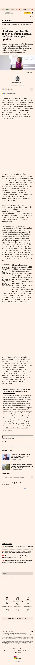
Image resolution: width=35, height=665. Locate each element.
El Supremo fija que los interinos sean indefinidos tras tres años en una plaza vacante (22, 466)
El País (31, 16)
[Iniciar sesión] (32, 13)
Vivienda (4, 24)
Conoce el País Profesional (17, 618)
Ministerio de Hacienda (18, 477)
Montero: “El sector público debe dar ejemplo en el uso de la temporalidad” (6, 270)
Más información (5, 484)
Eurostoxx (8, 576)
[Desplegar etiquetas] (32, 477)
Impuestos (14, 24)
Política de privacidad (9, 650)
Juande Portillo (17, 83)
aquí (25, 488)
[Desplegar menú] (3, 12)
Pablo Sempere (14, 459)
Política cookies (16, 648)
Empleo (8, 24)
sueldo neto (28, 600)
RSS (24, 650)
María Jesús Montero (7, 477)
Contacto (5, 648)
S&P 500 (14, 9)
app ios (17, 612)
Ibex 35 (4, 9)
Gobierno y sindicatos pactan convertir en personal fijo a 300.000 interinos (20, 456)
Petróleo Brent (26, 9)
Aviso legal (10, 648)
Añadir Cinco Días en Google (10, 93)
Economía (7, 21)
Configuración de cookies (25, 648)
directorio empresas (28, 606)
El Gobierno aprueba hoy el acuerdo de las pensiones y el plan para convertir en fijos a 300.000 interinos (6, 282)
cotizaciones (7, 612)
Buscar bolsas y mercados (9, 569)
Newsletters (27, 650)
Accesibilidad (17, 650)
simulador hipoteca (17, 600)
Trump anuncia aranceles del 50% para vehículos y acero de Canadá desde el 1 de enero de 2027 (17, 561)
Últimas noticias (27, 24)
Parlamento (5, 29)
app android (28, 612)
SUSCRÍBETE (27, 12)
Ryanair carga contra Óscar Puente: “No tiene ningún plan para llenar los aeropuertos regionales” (16, 551)
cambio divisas (17, 606)
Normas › (31, 446)
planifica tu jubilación (7, 606)
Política (20, 24)
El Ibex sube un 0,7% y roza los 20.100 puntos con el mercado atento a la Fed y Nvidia (17, 556)
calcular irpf (7, 600)
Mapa (21, 650)
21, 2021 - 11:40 (19, 85)
